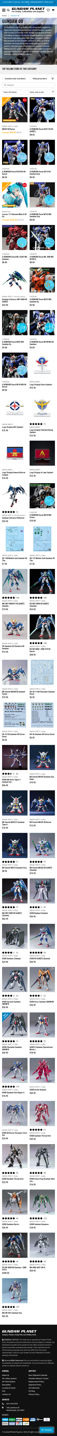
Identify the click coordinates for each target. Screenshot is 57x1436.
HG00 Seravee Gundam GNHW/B (11, 1003)
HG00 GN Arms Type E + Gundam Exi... (11, 781)
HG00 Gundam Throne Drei (40, 1136)
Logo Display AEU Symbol (12, 427)
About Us (5, 1375)
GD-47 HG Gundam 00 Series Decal (13, 735)
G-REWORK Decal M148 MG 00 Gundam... (42, 343)
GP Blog (31, 1391)
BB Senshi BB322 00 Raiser (40, 822)
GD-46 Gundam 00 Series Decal (42, 734)
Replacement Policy (36, 1382)
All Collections (34, 1388)
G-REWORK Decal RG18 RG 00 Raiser (13, 173)
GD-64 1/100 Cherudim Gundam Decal (42, 693)
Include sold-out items (15, 79)
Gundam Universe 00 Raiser (13, 518)
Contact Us (6, 1394)
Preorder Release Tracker (38, 1378)
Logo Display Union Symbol (41, 384)
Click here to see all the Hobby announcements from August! (28, 3)
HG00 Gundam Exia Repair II (13, 1092)
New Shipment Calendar (37, 1375)
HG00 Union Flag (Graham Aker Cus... (42, 1180)
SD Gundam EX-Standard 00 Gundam (13, 647)
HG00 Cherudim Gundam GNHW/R (12, 1048)
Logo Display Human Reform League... (13, 473)
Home (4, 16)
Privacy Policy (33, 1394)
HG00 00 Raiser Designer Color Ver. (14, 1134)
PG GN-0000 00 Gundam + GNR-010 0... (14, 1268)
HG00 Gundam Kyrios (10, 1224)
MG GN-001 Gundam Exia (12, 1313)
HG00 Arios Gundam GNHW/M (42, 1002)
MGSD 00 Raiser (8, 129)
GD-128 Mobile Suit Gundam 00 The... (14, 559)
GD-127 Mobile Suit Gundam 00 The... (42, 559)
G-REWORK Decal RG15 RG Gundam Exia (40, 173)
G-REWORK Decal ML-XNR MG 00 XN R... (42, 258)
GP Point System (8, 1382)
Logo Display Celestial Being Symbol (41, 431)
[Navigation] (4, 10)
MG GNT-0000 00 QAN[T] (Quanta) (12, 914)
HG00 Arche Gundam (38, 1090)
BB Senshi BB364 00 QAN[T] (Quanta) (41, 869)
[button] (53, 10)
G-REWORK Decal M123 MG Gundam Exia (40, 215)
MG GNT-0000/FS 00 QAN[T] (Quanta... (13, 605)
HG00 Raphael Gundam (39, 913)
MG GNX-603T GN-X (37, 1267)
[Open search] (8, 10)
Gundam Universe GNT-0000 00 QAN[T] (14, 300)
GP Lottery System (9, 1378)
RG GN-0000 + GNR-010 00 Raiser (40, 650)
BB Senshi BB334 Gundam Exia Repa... (42, 778)
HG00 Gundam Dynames (39, 1224)
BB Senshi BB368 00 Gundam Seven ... (13, 693)
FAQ (3, 1391)
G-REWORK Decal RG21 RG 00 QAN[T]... (41, 130)
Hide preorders (40, 79)
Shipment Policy (34, 1385)
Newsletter (6, 1385)
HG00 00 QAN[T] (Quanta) (40, 958)
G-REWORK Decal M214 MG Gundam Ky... (40, 300)
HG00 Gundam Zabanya (11, 958)
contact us (25, 1366)
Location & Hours (8, 1388)
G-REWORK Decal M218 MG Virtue (40, 516)
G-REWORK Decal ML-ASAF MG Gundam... (14, 258)
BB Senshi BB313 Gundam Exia (14, 868)
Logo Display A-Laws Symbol (41, 472)
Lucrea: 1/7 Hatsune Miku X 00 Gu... (14, 215)
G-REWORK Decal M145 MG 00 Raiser (14, 385)
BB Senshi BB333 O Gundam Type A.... (13, 823)
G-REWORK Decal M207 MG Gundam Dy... (13, 343)
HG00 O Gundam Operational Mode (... (41, 1048)
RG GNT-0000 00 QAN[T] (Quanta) (39, 605)
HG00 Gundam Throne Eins (13, 1179)
